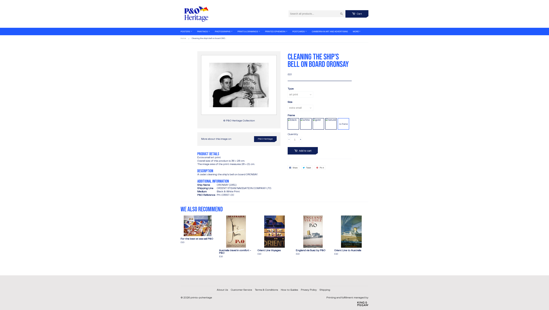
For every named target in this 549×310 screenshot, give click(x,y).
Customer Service (241, 290)
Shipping (325, 290)
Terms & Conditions (266, 290)
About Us (222, 290)
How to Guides (289, 290)
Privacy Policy (309, 290)
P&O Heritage (265, 139)
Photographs (223, 31)
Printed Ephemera (275, 31)
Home (183, 38)
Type (291, 88)
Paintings (202, 31)
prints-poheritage (201, 297)
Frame (291, 115)
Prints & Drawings (247, 31)
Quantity (293, 134)
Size (290, 102)
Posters (186, 31)
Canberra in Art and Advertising (330, 31)
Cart (359, 14)
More (356, 31)
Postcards (298, 31)
